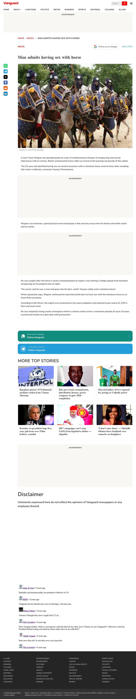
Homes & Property (44, 673)
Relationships (75, 676)
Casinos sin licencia (71, 695)
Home (6, 9)
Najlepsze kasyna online (33, 695)
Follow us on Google (108, 46)
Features (40, 664)
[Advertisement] (75, 196)
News (16, 9)
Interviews (74, 658)
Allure (6, 658)
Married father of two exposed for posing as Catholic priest (113, 391)
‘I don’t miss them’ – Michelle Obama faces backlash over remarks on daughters (114, 430)
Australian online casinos (53, 695)
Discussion (8, 676)
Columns (109, 9)
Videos (105, 673)
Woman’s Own (108, 679)
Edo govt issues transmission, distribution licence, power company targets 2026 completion (74, 394)
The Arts (105, 664)
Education (8, 679)
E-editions (30, 9)
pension (39, 682)
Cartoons (106, 667)
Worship (105, 682)
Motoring (73, 670)
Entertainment (42, 658)
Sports (82, 9)
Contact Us (58, 693)
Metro (57, 9)
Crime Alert (8, 670)
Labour (72, 661)
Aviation (7, 661)
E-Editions (7, 682)
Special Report (75, 679)
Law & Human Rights (78, 664)
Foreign (39, 667)
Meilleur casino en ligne (106, 693)
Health (39, 670)
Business (69, 9)
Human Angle (42, 676)
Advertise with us (46, 693)
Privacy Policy (69, 693)
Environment (42, 661)
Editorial (95, 9)
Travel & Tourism (109, 670)
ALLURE (122, 9)
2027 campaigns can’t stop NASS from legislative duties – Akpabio (75, 430)
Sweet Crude (107, 658)
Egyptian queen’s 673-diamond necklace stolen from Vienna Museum (36, 392)
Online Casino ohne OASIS (86, 693)
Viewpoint (106, 676)
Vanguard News (10, 3)
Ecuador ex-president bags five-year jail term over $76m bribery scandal (36, 430)
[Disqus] (75, 549)
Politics (45, 9)
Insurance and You (44, 679)
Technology (107, 661)
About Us (34, 693)
